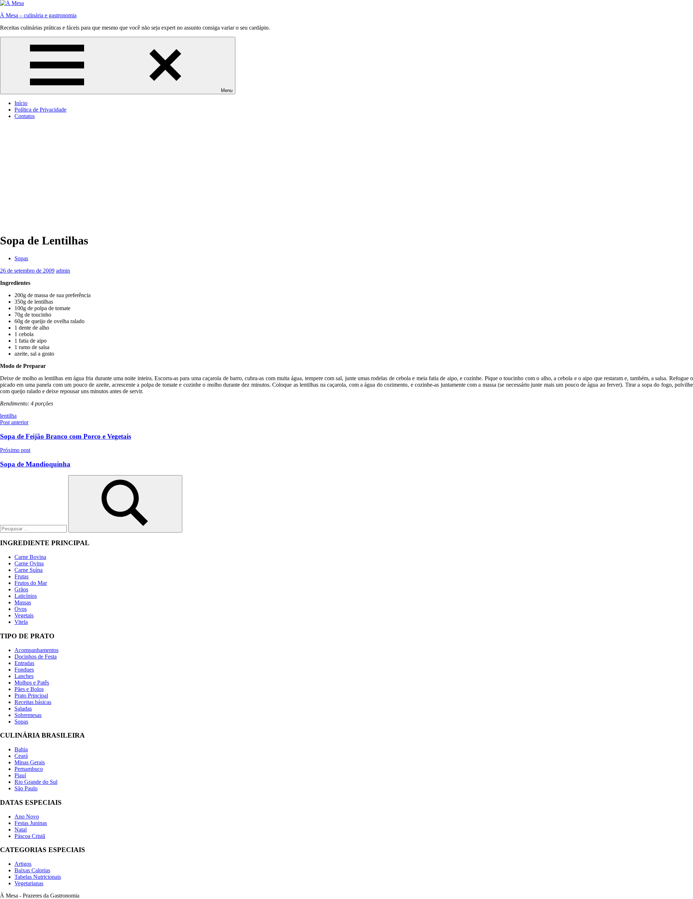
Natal (20, 829)
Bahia (21, 749)
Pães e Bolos (29, 689)
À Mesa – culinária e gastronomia (38, 15)
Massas (22, 602)
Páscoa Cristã (29, 836)
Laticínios (25, 596)
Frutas (21, 576)
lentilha (8, 416)
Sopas (21, 258)
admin (63, 271)
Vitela (21, 622)
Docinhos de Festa (35, 656)
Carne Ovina (29, 563)
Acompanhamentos (36, 650)
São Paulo (26, 788)
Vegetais (24, 615)
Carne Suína (28, 570)
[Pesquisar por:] (34, 528)
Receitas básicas (32, 702)
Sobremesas (28, 715)
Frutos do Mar (30, 583)
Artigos (22, 864)
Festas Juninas (30, 823)
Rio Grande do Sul (35, 782)
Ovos (20, 609)
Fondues (24, 669)
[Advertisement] (346, 175)
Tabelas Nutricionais (37, 877)
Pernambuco (28, 769)
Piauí (20, 775)
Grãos (21, 589)
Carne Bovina (30, 557)
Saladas (23, 708)
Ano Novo (26, 816)
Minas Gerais (29, 762)
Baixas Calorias (32, 870)
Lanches (24, 676)
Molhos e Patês (31, 682)
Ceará (21, 756)
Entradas (24, 663)
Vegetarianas (28, 883)
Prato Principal (31, 695)
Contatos (24, 116)
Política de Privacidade (40, 110)
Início (20, 103)
